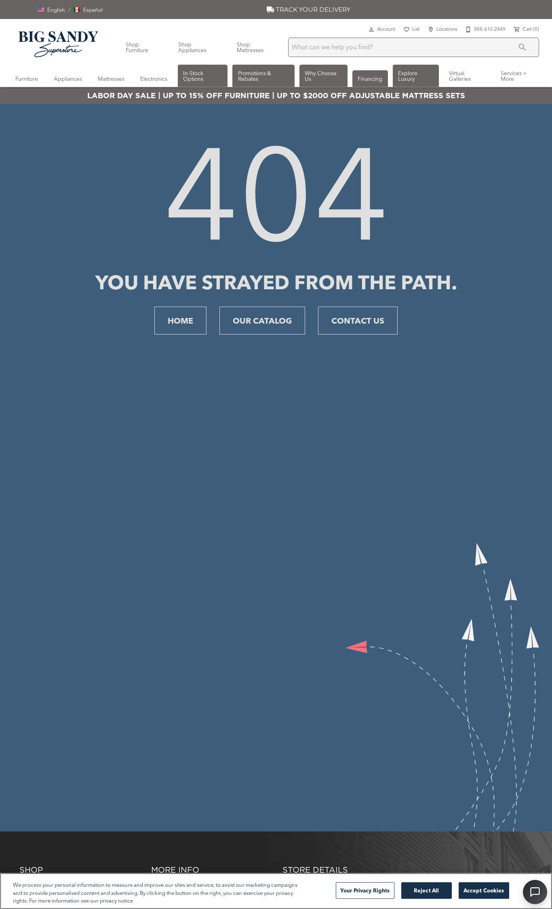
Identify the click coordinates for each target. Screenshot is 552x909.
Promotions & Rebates (254, 76)
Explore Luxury (407, 76)
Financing (370, 79)
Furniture (26, 79)
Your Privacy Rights (365, 890)
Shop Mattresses (250, 47)
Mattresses (111, 79)
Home (180, 321)
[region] (276, 891)
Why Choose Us (321, 76)
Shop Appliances (192, 47)
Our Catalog (262, 321)
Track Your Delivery (312, 9)
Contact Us (357, 321)
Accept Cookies (484, 890)
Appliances (68, 79)
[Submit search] (522, 47)
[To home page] (58, 43)
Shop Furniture (137, 47)
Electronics (153, 79)
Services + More (514, 76)
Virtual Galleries (460, 76)
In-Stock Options (193, 76)
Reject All (426, 890)
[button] (51, 9)
